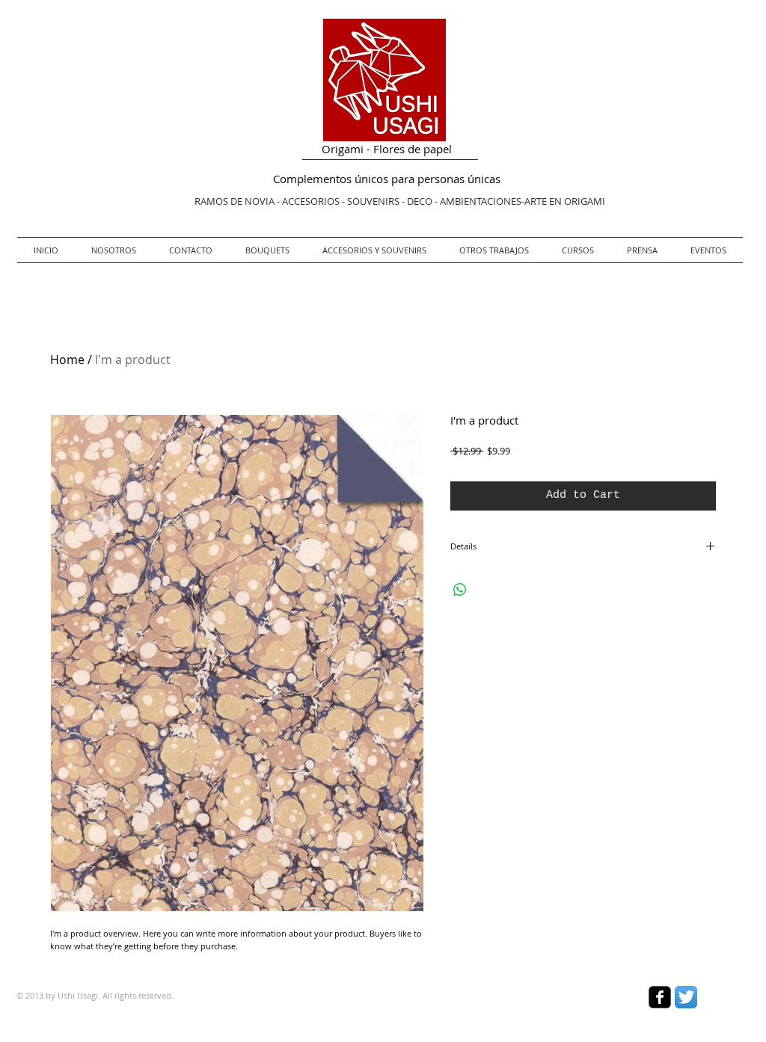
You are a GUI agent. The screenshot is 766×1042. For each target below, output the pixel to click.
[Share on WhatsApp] (460, 590)
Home (67, 359)
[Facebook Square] (660, 997)
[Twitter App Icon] (686, 997)
